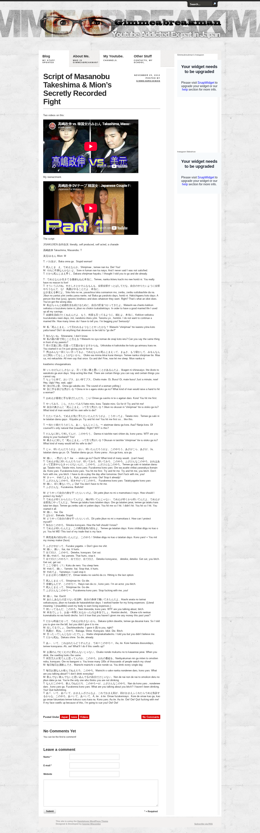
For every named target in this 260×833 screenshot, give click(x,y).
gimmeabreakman (148, 81)
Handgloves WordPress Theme (92, 821)
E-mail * (47, 765)
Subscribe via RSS (203, 824)
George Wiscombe (91, 824)
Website (47, 774)
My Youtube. (113, 57)
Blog (49, 58)
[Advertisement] (201, 125)
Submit (50, 811)
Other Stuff (143, 58)
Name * (47, 757)
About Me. (85, 58)
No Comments (151, 717)
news (74, 717)
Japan (64, 717)
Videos (84, 717)
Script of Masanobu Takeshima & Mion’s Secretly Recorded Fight (77, 89)
